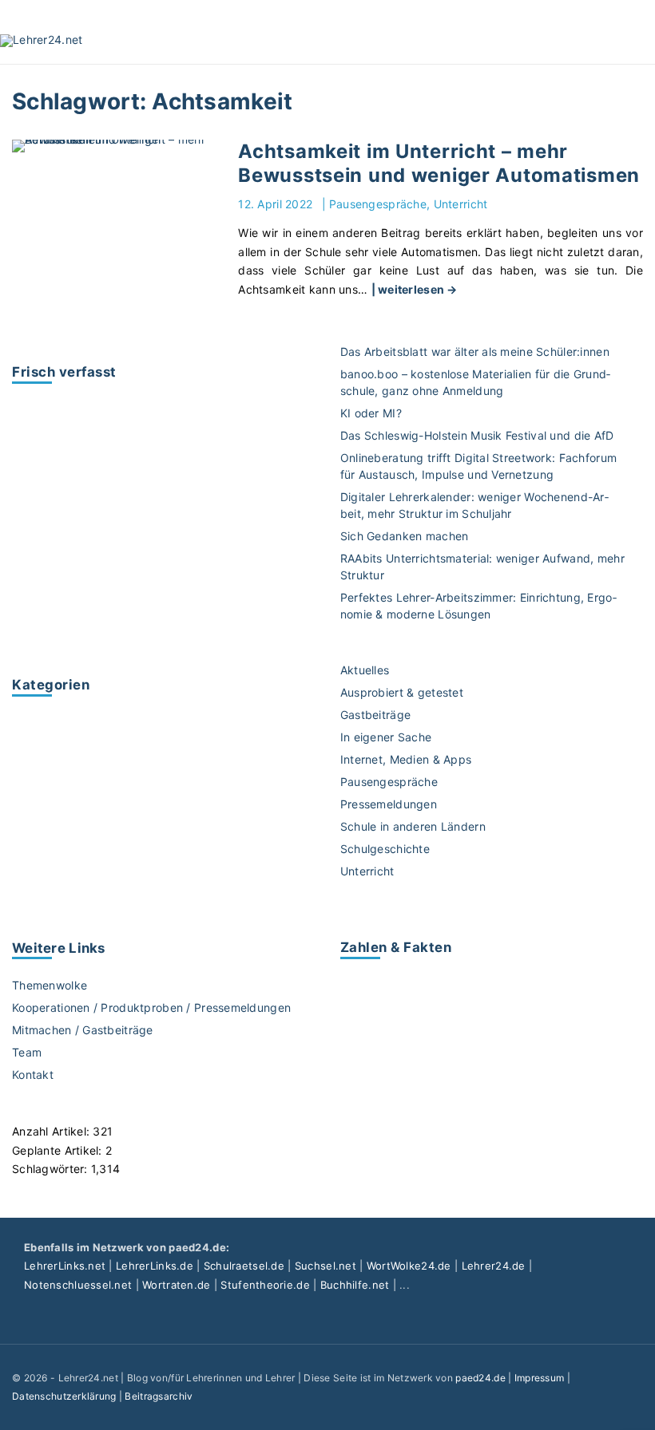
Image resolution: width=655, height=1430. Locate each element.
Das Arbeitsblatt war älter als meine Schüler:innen (474, 351)
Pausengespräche (378, 204)
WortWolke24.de (409, 1265)
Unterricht (461, 204)
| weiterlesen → (414, 289)
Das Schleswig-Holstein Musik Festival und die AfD (477, 435)
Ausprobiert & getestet (401, 692)
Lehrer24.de (494, 1265)
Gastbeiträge (375, 714)
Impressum (539, 1378)
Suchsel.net (325, 1265)
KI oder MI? (371, 413)
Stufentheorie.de (264, 1284)
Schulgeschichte (385, 848)
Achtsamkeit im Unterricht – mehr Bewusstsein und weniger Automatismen (439, 164)
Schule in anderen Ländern (413, 826)
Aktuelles (365, 670)
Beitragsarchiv (159, 1396)
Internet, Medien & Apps (405, 759)
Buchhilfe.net (355, 1284)
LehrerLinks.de (154, 1265)
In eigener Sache (385, 737)
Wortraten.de (176, 1284)
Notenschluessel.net (78, 1284)
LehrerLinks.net (64, 1265)
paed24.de (480, 1378)
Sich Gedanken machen (404, 536)
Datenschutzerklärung (64, 1396)
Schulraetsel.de (244, 1265)
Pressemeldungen (388, 804)
